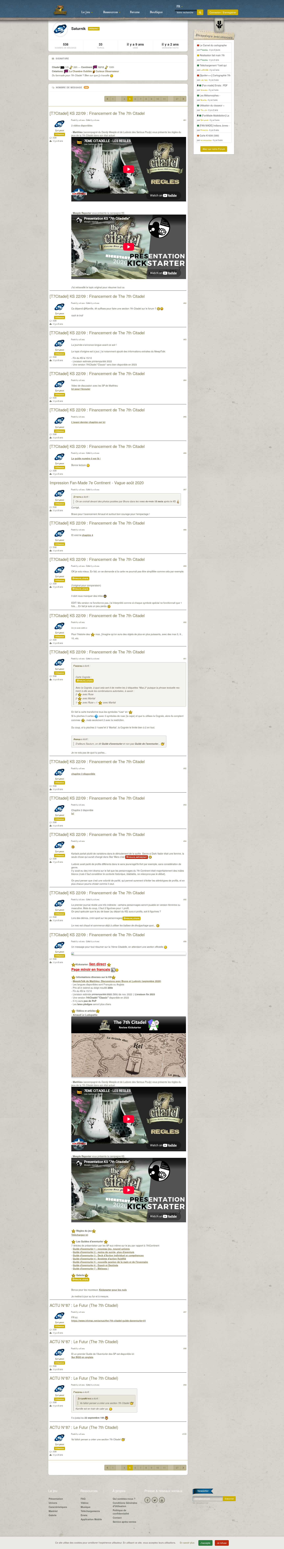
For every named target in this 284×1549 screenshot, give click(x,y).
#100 (184, 1434)
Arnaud (76, 739)
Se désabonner (201, 1502)
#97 (184, 1312)
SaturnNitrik (84, 1399)
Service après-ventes (124, 1521)
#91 (184, 658)
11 (164, 98)
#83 (184, 339)
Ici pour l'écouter (80, 388)
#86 (184, 453)
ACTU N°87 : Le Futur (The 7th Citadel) (84, 1305)
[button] (179, 6)
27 (177, 98)
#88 (184, 529)
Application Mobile (91, 1519)
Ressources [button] (111, 12)
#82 (184, 303)
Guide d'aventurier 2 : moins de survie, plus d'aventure (103, 1252)
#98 (184, 1348)
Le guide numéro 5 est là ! (86, 458)
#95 (184, 899)
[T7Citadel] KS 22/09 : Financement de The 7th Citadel (97, 113)
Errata (84, 1515)
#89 (184, 566)
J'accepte (205, 1543)
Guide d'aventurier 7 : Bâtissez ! (91, 1268)
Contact (117, 1517)
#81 (184, 120)
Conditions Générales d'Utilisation (125, 1504)
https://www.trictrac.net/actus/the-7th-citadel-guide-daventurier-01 (108, 1320)
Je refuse (222, 1543)
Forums (135, 12)
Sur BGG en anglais (82, 1357)
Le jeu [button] (86, 12)
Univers (53, 1502)
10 (157, 98)
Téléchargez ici (79, 1234)
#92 (184, 768)
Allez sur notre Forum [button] (213, 149)
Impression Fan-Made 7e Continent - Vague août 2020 (97, 482)
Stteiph (77, 497)
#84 (184, 380)
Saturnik (59, 131)
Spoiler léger (80, 578)
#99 (184, 1384)
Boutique (156, 12)
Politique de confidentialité (121, 1512)
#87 (184, 489)
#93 (184, 804)
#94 (184, 841)
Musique (85, 1507)
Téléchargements (90, 1511)
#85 (184, 416)
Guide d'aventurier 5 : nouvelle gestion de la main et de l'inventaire (110, 1262)
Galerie (53, 1515)
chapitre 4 (87, 535)
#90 (184, 622)
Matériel (53, 1511)
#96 (184, 941)
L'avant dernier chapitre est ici (88, 422)
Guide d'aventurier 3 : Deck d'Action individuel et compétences (108, 1255)
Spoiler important (136, 857)
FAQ (83, 1498)
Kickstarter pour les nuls (113, 1289)
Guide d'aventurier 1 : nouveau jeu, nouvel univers (101, 1248)
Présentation (56, 1498)
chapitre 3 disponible (83, 773)
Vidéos (84, 1502)
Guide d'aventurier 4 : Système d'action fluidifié (99, 1258)
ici (72, 813)
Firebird (77, 666)
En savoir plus (187, 1542)
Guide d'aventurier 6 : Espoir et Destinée (95, 1265)
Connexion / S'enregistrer (223, 12)
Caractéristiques (58, 1507)
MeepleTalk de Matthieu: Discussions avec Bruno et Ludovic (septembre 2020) (117, 981)
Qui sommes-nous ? (124, 1498)
